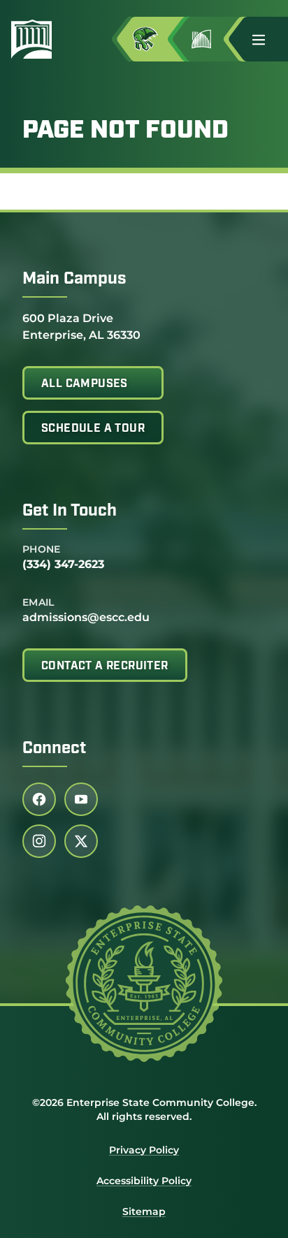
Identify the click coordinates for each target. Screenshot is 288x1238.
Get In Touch (69, 511)
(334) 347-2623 (63, 564)
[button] (264, 39)
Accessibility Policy (144, 1180)
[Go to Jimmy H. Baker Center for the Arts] (212, 39)
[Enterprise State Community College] (37, 39)
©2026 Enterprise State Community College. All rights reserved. (144, 1109)
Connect (54, 749)
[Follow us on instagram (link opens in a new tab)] (39, 841)
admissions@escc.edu (86, 617)
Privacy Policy (144, 1150)
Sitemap (144, 1211)
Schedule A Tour (93, 429)
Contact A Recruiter (104, 666)
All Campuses (84, 384)
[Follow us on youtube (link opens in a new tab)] (81, 799)
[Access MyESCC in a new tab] (157, 39)
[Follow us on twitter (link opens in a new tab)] (81, 841)
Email (38, 602)
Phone (41, 549)
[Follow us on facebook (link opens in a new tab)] (39, 799)
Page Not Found (125, 131)
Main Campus (74, 279)
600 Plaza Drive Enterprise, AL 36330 (81, 326)
